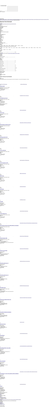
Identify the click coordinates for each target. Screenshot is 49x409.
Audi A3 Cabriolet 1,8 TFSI (4, 162)
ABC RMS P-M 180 (3, 287)
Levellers (35, 19)
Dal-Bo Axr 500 (2, 86)
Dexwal (1, 386)
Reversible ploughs (14, 19)
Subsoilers (27, 19)
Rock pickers (41, 19)
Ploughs (30, 19)
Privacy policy (6, 399)
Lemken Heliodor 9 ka (3, 213)
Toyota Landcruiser (3, 150)
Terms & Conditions (2, 399)
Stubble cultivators (24, 19)
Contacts (5, 397)
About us (1, 397)
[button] (24, 15)
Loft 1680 (1, 201)
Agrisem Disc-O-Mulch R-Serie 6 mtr (5, 299)
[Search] (12, 8)
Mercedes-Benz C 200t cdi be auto (5, 124)
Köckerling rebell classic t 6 (4, 263)
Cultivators (11, 19)
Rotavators (32, 19)
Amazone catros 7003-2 (3, 250)
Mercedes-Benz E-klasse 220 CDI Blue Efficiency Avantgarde (9, 225)
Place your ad (2, 393)
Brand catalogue (19, 399)
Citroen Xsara (2, 112)
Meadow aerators (38, 19)
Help (2, 397)
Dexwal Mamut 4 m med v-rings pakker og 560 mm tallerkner (9, 373)
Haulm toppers (45, 19)
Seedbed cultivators (19, 19)
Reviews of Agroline (13, 399)
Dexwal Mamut (2, 335)
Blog (16, 399)
